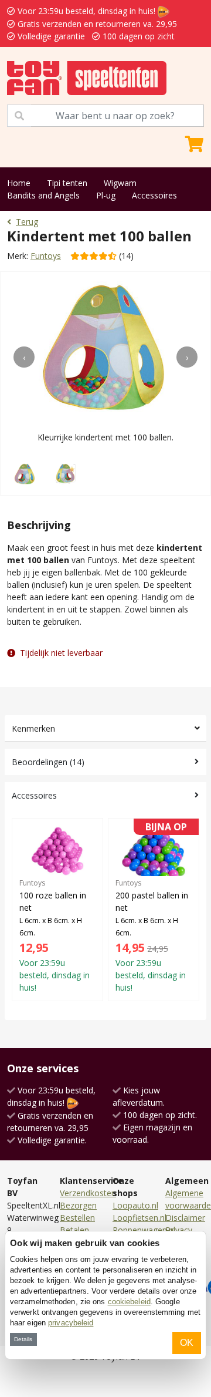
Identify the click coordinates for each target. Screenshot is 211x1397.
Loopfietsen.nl (139, 1217)
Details (23, 1339)
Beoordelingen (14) (48, 761)
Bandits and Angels (43, 195)
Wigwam (120, 182)
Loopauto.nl (135, 1205)
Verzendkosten (88, 1193)
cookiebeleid (129, 1301)
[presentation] (24, 357)
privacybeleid (70, 1322)
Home (18, 182)
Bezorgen (78, 1205)
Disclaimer (185, 1217)
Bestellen (77, 1217)
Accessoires (154, 195)
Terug (27, 221)
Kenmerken (33, 728)
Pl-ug (105, 195)
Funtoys (45, 255)
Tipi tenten (67, 182)
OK (186, 1343)
